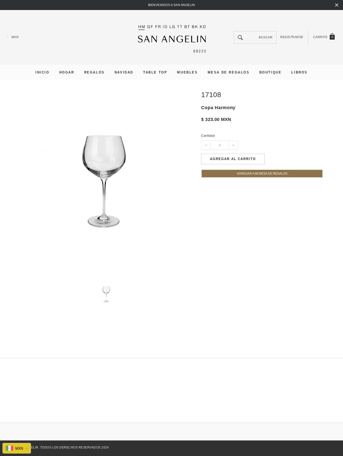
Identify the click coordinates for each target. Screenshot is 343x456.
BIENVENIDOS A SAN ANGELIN (171, 5)
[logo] (171, 38)
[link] (107, 294)
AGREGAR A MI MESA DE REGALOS (262, 173)
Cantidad (208, 135)
